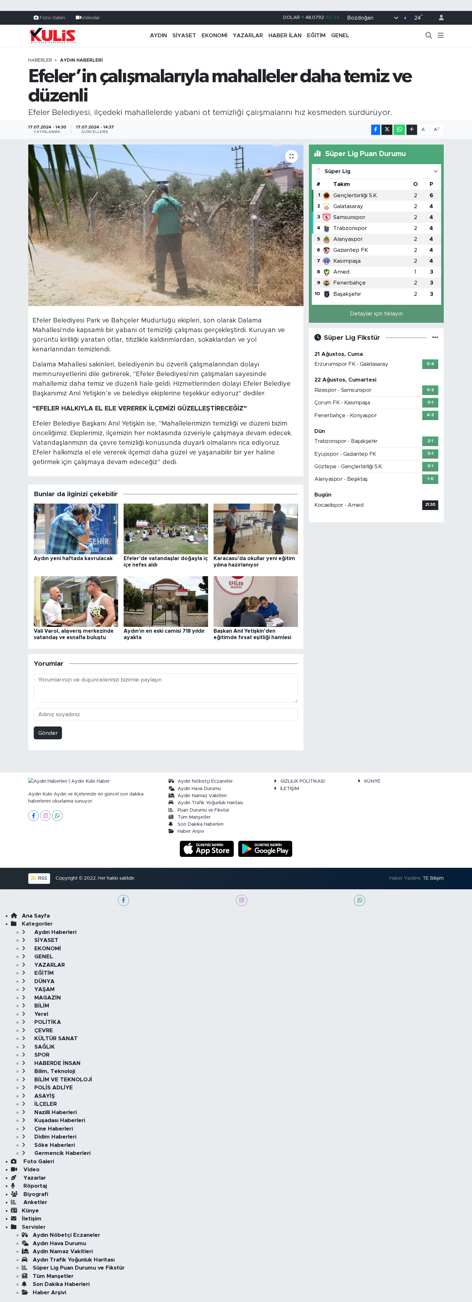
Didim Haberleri (54, 1136)
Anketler (34, 1202)
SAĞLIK (44, 1047)
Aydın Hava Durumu (199, 788)
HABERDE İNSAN (57, 1063)
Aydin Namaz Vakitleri (202, 795)
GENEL (340, 35)
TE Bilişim (433, 878)
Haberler (40, 60)
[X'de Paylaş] (386, 130)
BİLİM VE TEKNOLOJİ (62, 1079)
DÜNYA (44, 981)
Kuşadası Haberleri (59, 1120)
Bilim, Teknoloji (54, 1071)
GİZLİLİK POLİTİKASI (302, 781)
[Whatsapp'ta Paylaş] (399, 130)
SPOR (41, 1055)
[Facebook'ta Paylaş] (375, 130)
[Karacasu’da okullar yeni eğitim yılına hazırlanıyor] (256, 529)
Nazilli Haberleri (55, 1112)
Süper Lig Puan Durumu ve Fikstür (79, 1268)
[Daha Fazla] (411, 130)
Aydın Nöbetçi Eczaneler (205, 781)
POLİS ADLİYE (53, 1087)
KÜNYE (372, 781)
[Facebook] (33, 815)
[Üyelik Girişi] (438, 18)
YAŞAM (44, 989)
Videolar (90, 17)
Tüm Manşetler (194, 817)
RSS (42, 878)
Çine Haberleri (53, 1128)
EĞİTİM (316, 35)
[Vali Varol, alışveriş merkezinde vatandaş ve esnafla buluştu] (76, 601)
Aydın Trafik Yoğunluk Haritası (210, 802)
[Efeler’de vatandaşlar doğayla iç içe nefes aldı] (166, 529)
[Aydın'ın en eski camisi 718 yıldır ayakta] (166, 601)
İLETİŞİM (289, 788)
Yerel (40, 1014)
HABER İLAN (285, 35)
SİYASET (184, 35)
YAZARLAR (248, 35)
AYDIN (158, 35)
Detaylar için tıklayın (376, 313)
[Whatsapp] (57, 815)
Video (30, 1169)
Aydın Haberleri (81, 60)
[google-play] (265, 848)
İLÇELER (45, 1104)
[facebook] (123, 900)
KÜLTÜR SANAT (55, 1038)
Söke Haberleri (54, 1145)
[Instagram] (45, 815)
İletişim (31, 1218)
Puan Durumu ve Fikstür (203, 810)
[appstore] (208, 848)
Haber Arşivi (191, 831)
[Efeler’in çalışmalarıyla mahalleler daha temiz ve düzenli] (165, 225)
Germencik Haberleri (62, 1153)
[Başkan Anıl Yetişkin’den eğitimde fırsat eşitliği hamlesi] (256, 601)
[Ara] (429, 35)
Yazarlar (34, 1178)
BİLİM (41, 1005)
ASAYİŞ (44, 1096)
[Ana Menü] (441, 35)
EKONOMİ (214, 35)
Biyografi (35, 1194)
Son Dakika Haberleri (200, 824)
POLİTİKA (47, 1022)
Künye (30, 1210)
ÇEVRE (43, 1030)
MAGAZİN (47, 997)
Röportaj (34, 1186)
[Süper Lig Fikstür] (435, 337)
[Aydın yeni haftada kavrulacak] (76, 529)
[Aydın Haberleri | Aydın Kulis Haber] (52, 35)
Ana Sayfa (36, 916)
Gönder (48, 733)
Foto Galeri (52, 17)
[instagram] (241, 900)
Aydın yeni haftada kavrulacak (73, 558)
